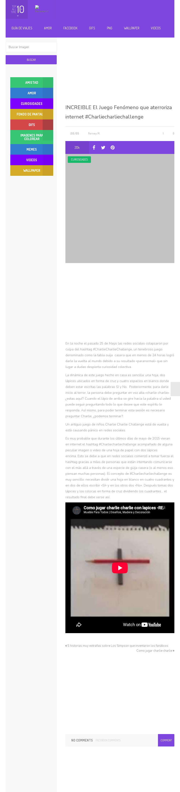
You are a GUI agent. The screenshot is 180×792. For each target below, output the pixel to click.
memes (31, 149)
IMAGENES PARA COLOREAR (31, 137)
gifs (32, 125)
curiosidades (79, 159)
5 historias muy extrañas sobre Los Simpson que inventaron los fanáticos (118, 646)
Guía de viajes (21, 28)
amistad (31, 82)
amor (32, 93)
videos (31, 160)
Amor (48, 28)
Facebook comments (108, 740)
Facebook (70, 28)
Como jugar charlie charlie (154, 651)
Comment (166, 740)
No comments (82, 740)
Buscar (31, 59)
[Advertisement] (120, 65)
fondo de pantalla (32, 114)
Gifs (92, 28)
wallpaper (31, 170)
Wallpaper (131, 28)
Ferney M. (94, 133)
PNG (109, 28)
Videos (156, 28)
